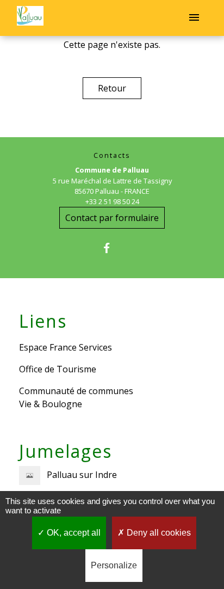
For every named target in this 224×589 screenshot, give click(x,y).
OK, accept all (73, 532)
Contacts (112, 155)
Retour (112, 88)
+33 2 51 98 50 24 (112, 201)
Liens (43, 321)
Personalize (114, 565)
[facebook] (111, 248)
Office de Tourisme (57, 369)
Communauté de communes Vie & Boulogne (76, 397)
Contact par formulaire (112, 218)
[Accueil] (30, 17)
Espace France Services (65, 347)
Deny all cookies (158, 532)
